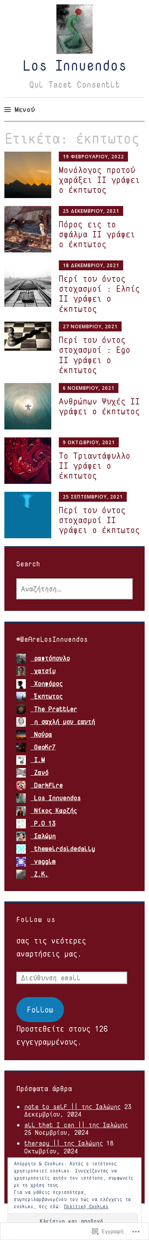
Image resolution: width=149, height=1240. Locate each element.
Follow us (36, 919)
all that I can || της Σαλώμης (76, 1125)
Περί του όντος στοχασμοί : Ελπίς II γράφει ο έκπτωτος (99, 294)
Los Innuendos (74, 65)
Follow (40, 1009)
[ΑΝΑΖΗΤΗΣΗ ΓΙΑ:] (74, 588)
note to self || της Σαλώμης (72, 1106)
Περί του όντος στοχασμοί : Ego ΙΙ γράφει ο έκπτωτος (94, 355)
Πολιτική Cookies (86, 1206)
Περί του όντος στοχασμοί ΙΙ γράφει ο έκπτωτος (99, 520)
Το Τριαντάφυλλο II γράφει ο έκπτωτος (94, 465)
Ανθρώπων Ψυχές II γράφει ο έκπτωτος (99, 406)
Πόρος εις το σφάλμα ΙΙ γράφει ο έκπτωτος (97, 234)
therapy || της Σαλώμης (63, 1143)
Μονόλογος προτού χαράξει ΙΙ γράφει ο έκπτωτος (99, 180)
